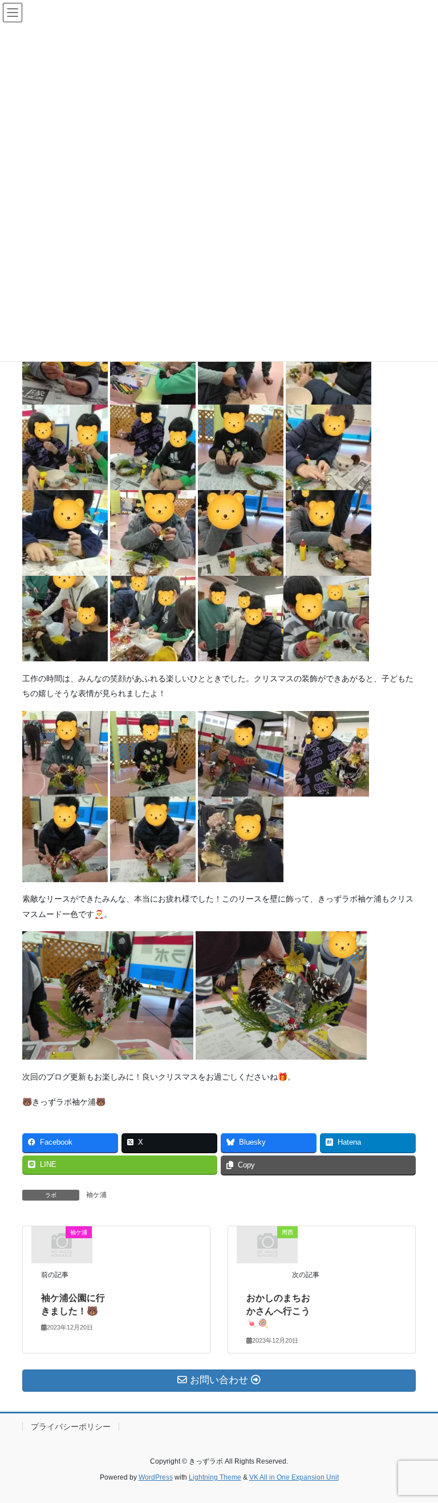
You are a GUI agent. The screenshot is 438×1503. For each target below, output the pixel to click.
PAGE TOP (417, 1447)
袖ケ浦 (96, 1195)
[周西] (267, 1244)
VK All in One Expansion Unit (294, 1477)
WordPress (156, 1477)
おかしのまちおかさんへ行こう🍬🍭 (278, 1310)
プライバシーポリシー (71, 1426)
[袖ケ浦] (61, 1244)
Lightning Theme (215, 1477)
